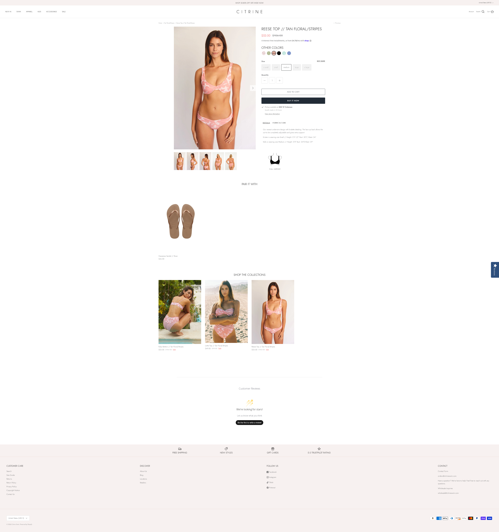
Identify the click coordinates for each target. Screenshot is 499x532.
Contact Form (443, 471)
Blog (141, 475)
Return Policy (11, 482)
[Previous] (160, 312)
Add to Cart (293, 92)
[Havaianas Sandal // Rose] (180, 221)
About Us (143, 471)
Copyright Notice (13, 490)
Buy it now (293, 100)
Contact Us (10, 494)
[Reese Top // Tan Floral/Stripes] (273, 312)
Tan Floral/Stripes (169, 23)
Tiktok (271, 482)
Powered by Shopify (26, 524)
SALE (64, 11)
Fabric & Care (279, 123)
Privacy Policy (11, 486)
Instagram (272, 477)
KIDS (39, 11)
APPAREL (29, 11)
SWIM (19, 11)
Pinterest (272, 488)
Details (266, 123)
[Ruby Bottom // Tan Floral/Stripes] (180, 312)
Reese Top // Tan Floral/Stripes (185, 23)
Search (9, 471)
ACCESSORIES (51, 11)
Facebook (273, 472)
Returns (9, 479)
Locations (143, 479)
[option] (215, 88)
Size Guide (321, 61)
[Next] (253, 88)
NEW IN (8, 11)
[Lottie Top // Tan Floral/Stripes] (226, 311)
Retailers (143, 482)
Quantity (264, 75)
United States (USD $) (485, 3)
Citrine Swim (15, 524)
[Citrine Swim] (249, 11)
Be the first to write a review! (249, 422)
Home (160, 23)
